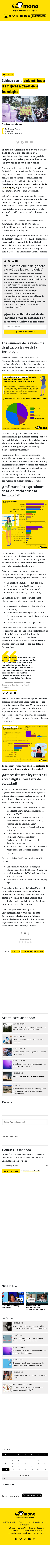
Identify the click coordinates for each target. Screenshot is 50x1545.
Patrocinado (18, 1024)
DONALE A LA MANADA (39, 16)
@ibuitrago (9, 131)
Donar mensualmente (31, 1171)
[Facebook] (9, 15)
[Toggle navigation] (6, 16)
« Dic (4, 1478)
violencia (38, 951)
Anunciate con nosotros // (20, 1533)
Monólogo (17, 1073)
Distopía (8, 74)
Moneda (16, 1085)
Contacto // (39, 1533)
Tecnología (26, 951)
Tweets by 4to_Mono (11, 1496)
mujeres (16, 951)
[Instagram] (17, 15)
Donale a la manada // (32, 1530)
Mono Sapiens (18, 1061)
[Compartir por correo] (26, 142)
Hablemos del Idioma (22, 1384)
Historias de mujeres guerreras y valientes (28, 1076)
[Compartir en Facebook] (22, 142)
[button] (29, 15)
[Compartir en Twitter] (17, 142)
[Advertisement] (25, 46)
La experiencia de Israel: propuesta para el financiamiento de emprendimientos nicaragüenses (29, 1091)
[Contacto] (25, 15)
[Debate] (31, 142)
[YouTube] (21, 15)
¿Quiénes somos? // (17, 1528)
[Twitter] (13, 15)
